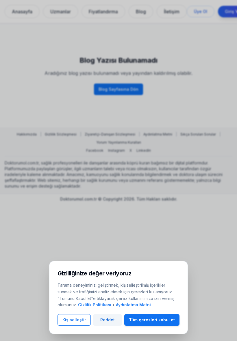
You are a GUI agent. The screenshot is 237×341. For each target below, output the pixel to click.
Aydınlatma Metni (133, 304)
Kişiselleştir (74, 319)
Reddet (107, 319)
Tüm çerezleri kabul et (152, 319)
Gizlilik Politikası (94, 304)
